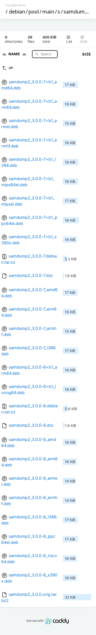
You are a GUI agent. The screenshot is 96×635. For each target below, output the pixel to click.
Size (86, 54)
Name (14, 54)
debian (17, 11)
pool (33, 11)
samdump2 (77, 11)
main (48, 11)
